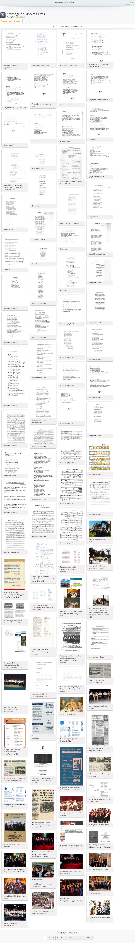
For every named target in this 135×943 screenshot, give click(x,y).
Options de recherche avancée (67, 26)
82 (79, 938)
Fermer (131, 2)
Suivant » (87, 938)
